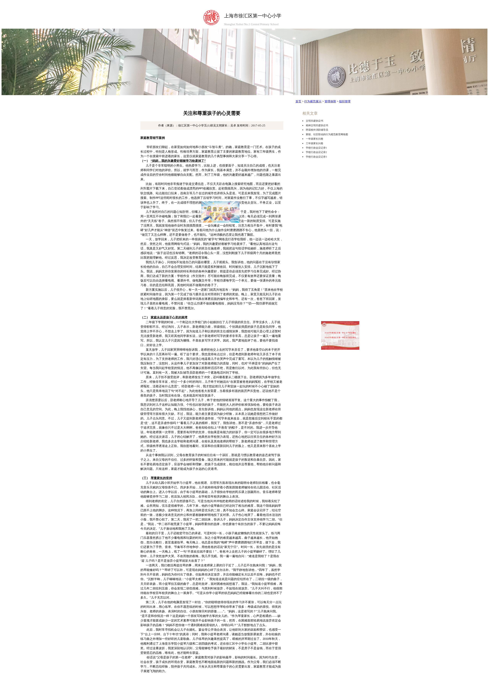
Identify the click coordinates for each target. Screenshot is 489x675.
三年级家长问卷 (314, 143)
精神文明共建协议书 (317, 125)
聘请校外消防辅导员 (317, 129)
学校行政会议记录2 (316, 152)
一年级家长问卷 (314, 138)
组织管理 (345, 101)
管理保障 (330, 101)
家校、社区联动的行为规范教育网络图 (327, 134)
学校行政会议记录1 (316, 147)
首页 (298, 101)
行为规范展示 (312, 101)
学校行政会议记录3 (316, 156)
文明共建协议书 (314, 120)
